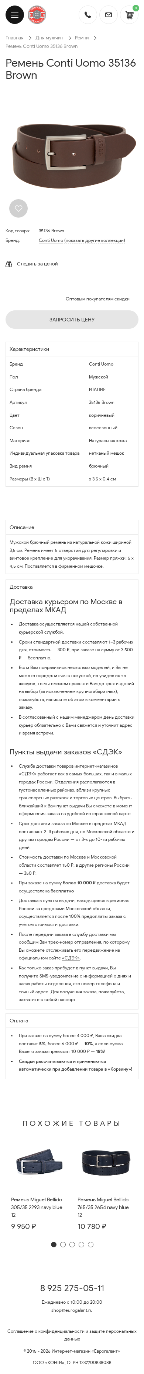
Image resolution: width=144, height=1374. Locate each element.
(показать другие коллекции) (94, 240)
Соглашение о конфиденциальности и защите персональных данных (72, 1335)
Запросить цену (72, 320)
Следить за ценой (37, 264)
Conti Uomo (51, 240)
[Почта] (108, 15)
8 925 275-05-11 (72, 1288)
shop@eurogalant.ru (72, 1310)
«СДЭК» (71, 958)
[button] (53, 1244)
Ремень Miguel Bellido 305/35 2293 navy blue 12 (36, 1207)
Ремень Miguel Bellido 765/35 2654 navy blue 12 (103, 1207)
